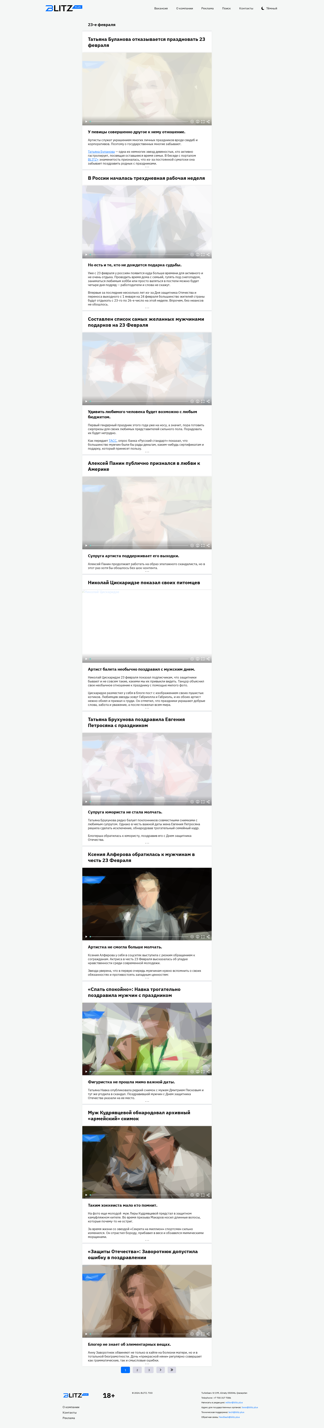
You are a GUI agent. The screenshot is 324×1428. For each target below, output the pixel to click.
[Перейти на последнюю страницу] (172, 1370)
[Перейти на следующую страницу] (160, 1370)
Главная (76, 1395)
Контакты (246, 8)
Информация (197, 121)
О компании (184, 8)
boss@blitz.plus (250, 1407)
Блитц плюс (63, 8)
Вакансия (161, 8)
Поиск (226, 8)
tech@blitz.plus (236, 1412)
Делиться (208, 121)
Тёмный (271, 8)
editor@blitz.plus (234, 1402)
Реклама (207, 8)
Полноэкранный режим (203, 121)
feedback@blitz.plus (229, 1417)
